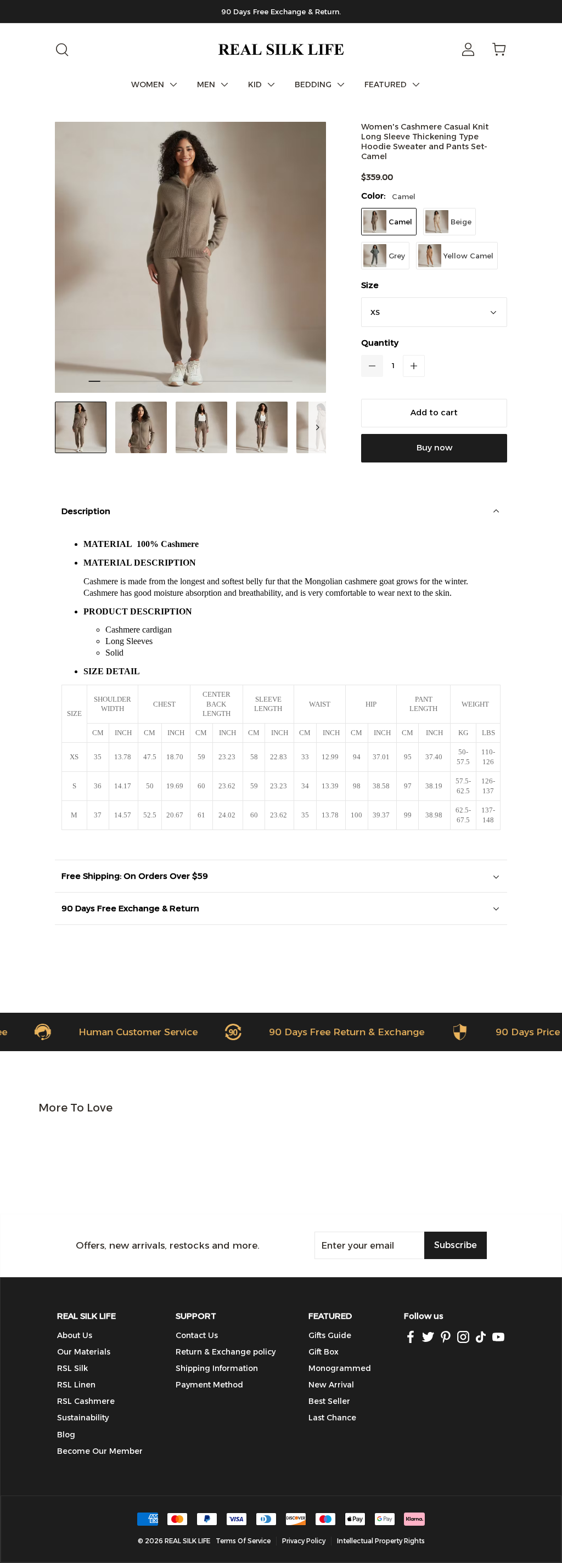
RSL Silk (72, 1368)
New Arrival (331, 1385)
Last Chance (332, 1418)
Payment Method (209, 1385)
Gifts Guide (329, 1335)
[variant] (434, 312)
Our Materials (83, 1352)
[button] (372, 366)
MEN (206, 84)
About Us (74, 1335)
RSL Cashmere (86, 1401)
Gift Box (323, 1352)
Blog (66, 1435)
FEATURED (385, 84)
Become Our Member (100, 1451)
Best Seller (329, 1401)
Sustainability (83, 1418)
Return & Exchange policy (226, 1352)
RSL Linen (76, 1385)
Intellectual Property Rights (381, 1541)
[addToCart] (434, 413)
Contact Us (197, 1335)
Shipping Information (217, 1368)
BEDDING (313, 84)
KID (255, 84)
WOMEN (147, 84)
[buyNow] (434, 448)
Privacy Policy (303, 1541)
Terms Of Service (243, 1541)
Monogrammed (339, 1368)
